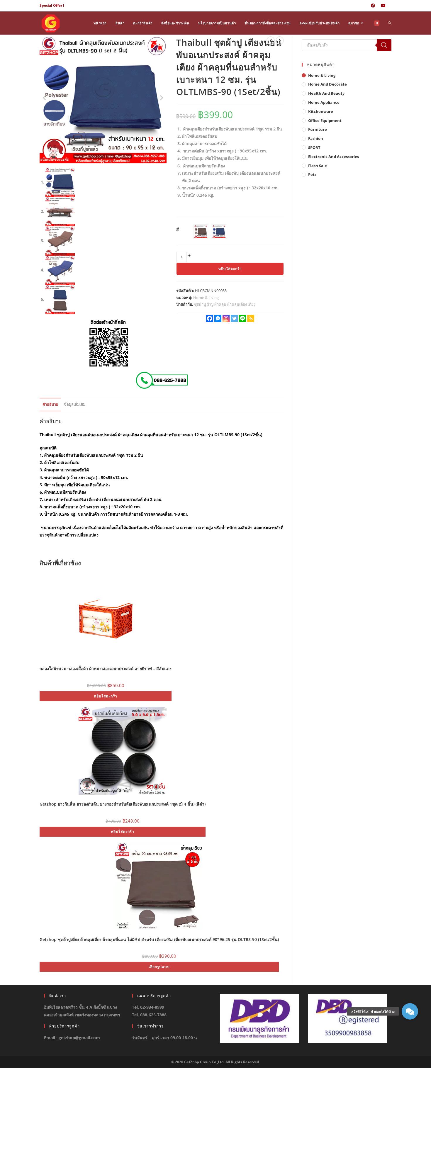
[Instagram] (226, 318)
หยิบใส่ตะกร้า (230, 268)
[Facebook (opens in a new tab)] (373, 6)
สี (177, 229)
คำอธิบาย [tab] (50, 404)
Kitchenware (320, 111)
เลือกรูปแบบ (159, 966)
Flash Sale (317, 165)
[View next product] (280, 40)
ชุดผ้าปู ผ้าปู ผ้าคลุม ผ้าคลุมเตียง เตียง (224, 304)
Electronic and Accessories (333, 156)
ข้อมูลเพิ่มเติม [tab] (74, 404)
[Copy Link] (250, 318)
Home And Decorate (327, 84)
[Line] (242, 318)
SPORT (314, 147)
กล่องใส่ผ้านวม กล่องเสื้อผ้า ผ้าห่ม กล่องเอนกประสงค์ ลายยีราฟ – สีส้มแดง (106, 668)
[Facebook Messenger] (217, 318)
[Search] (384, 45)
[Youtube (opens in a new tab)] (383, 6)
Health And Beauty (326, 93)
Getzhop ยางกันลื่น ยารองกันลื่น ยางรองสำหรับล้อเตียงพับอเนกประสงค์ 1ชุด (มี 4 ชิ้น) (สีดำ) (123, 804)
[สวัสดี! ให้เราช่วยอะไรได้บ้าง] (410, 1011)
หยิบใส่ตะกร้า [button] (105, 696)
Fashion (315, 138)
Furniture (317, 129)
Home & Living (206, 297)
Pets (312, 174)
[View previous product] (271, 40)
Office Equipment (325, 120)
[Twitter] (234, 318)
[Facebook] (209, 318)
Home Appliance (324, 102)
